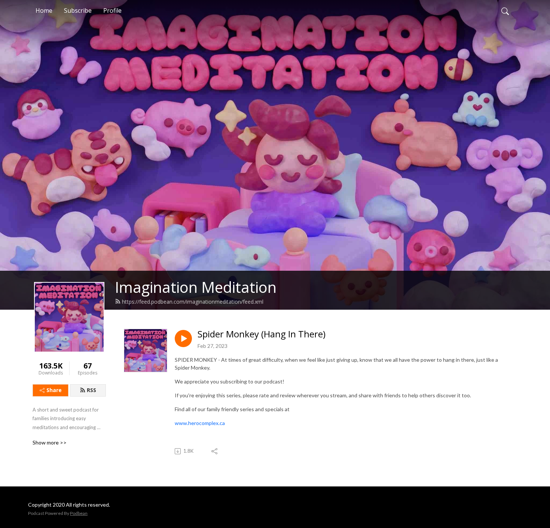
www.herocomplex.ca (200, 423)
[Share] (215, 451)
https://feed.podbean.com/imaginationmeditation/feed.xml (192, 301)
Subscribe (78, 10)
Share (54, 390)
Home (44, 10)
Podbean (79, 513)
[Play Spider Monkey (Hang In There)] (183, 338)
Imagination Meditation (195, 287)
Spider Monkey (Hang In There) (262, 334)
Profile (112, 10)
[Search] (505, 10)
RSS (91, 390)
